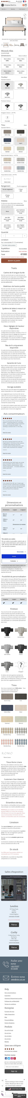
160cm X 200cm (7, 72)
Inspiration (7, 995)
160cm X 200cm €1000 (7, 226)
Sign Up (14, 1071)
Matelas (7, 1041)
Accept (14, 556)
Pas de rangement (8, 189)
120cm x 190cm (20, 60)
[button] (25, 27)
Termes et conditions (10, 1004)
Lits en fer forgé (9, 1030)
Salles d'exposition (10, 1014)
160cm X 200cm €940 (20, 226)
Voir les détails (23, 248)
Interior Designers (9, 1023)
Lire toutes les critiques (11, 1051)
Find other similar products (9, 245)
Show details (20, 551)
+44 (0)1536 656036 (14, 942)
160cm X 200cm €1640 (21, 211)
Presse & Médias (9, 1020)
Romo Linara (12, 771)
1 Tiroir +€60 (21, 190)
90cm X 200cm (7, 60)
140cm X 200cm (20, 66)
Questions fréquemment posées (13, 998)
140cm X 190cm (7, 66)
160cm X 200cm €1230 (20, 219)
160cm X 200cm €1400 (7, 219)
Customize (13, 561)
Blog (6, 1017)
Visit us (14, 925)
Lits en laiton (8, 1036)
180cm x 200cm (20, 72)
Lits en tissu (8, 1033)
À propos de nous (9, 1011)
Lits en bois (8, 1039)
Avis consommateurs (10, 993)
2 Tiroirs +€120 (7, 196)
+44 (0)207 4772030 (14, 916)
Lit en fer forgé (5, 53)
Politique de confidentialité (12, 1001)
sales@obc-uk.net (20, 807)
